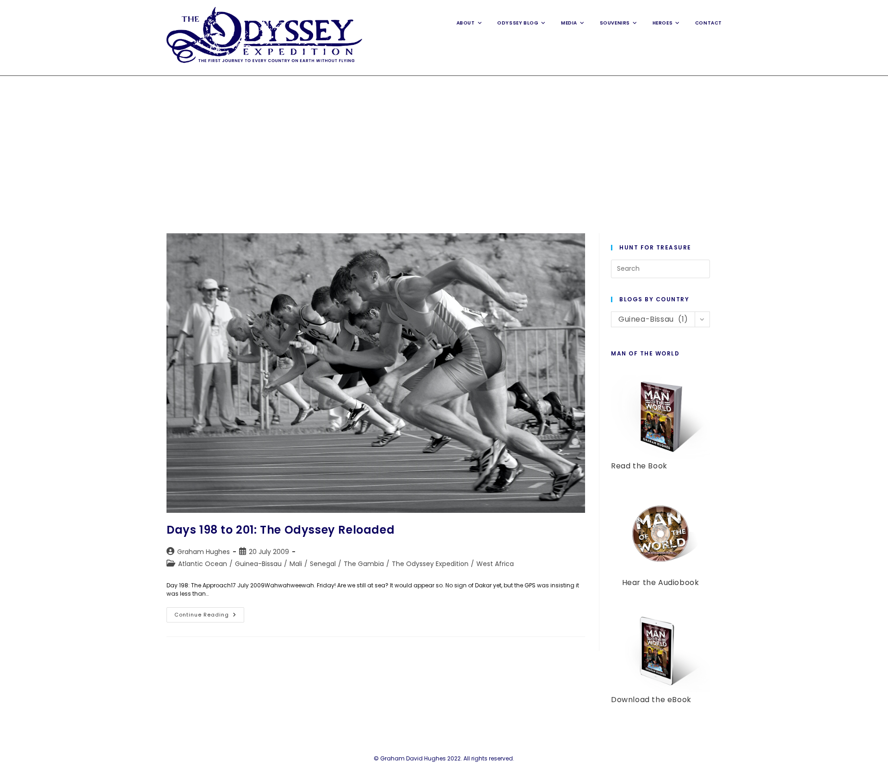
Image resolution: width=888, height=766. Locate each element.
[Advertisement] (444, 145)
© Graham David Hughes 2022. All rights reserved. (444, 758)
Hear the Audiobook (660, 582)
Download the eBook (651, 699)
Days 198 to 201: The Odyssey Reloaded (280, 529)
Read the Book (639, 466)
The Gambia (364, 563)
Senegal (323, 563)
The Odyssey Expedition (430, 563)
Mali (296, 563)
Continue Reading (209, 616)
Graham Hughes (203, 551)
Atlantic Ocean (202, 563)
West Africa (495, 563)
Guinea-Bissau (258, 563)
